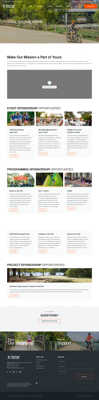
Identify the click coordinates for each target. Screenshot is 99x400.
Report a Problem (40, 368)
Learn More (14, 155)
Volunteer (59, 6)
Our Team (38, 362)
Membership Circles (40, 366)
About (76, 6)
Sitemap (27, 395)
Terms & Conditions (19, 395)
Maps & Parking (78, 1)
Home (30, 6)
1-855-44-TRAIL (10, 1)
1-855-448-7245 (19, 1)
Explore (49, 6)
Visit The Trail (39, 6)
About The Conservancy (41, 359)
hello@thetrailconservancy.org (17, 367)
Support (68, 6)
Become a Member (88, 1)
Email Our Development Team (49, 321)
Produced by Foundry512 (36, 395)
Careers (38, 364)
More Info (14, 210)
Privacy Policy (10, 395)
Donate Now (90, 6)
